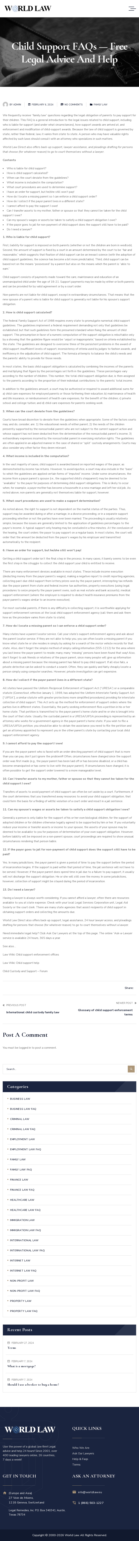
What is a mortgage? (21, 1366)
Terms (11, 1348)
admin (17, 104)
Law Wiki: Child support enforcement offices (31, 955)
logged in (25, 1048)
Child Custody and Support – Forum (25, 971)
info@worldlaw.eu (90, 1492)
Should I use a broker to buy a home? (33, 1385)
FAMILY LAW (101, 104)
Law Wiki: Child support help (21, 963)
